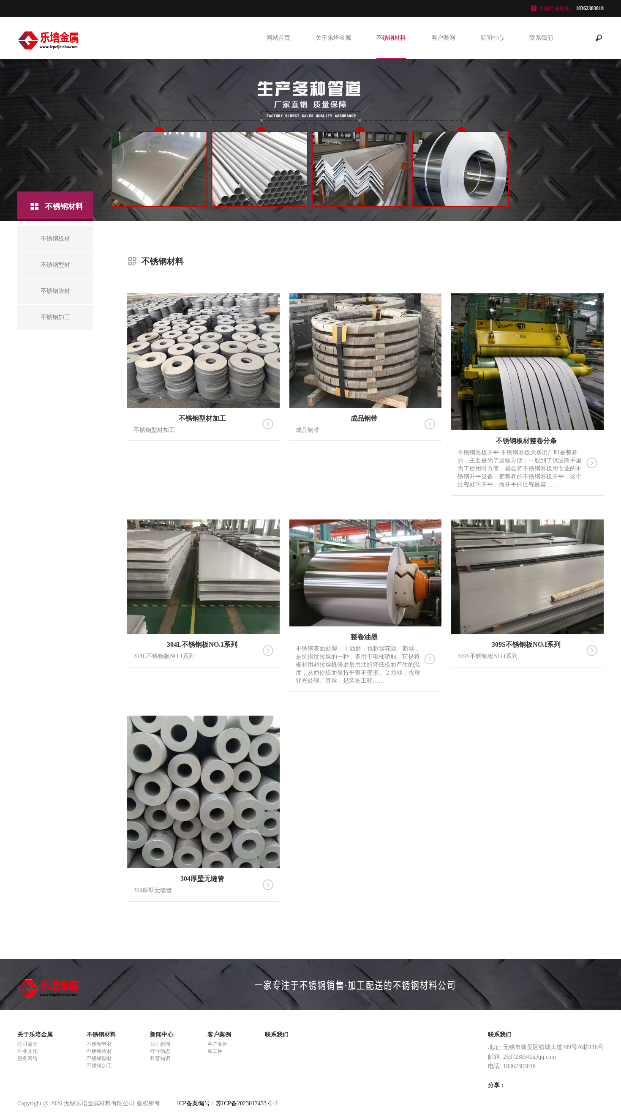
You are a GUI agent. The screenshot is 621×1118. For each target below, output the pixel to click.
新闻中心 (492, 38)
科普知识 (160, 1058)
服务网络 (27, 1058)
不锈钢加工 (391, 79)
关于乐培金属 (333, 38)
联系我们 (541, 38)
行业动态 (492, 98)
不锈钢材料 (391, 38)
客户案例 (443, 38)
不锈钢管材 (99, 1044)
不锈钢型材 (391, 98)
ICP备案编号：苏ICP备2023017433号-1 (227, 1103)
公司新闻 (492, 60)
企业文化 (27, 1051)
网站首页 (278, 38)
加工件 (443, 79)
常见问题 (492, 79)
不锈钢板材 (391, 60)
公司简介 (27, 1044)
